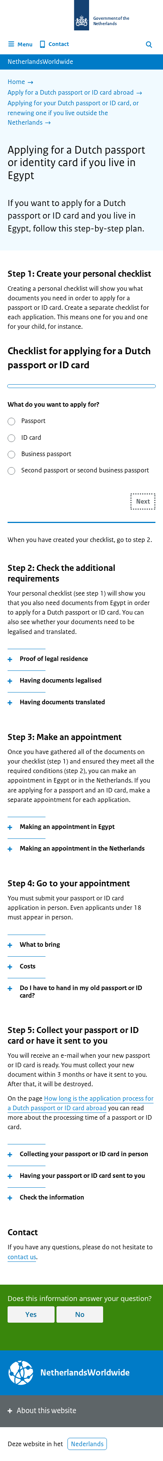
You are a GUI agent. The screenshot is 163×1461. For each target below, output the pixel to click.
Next (143, 501)
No (80, 1314)
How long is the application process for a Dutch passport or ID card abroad (81, 1103)
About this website (46, 1410)
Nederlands (87, 1444)
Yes (31, 1314)
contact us (22, 1257)
